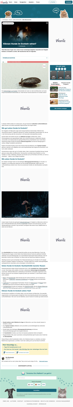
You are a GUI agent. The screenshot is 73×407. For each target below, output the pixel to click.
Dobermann (12, 279)
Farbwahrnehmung (24, 222)
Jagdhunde (6, 283)
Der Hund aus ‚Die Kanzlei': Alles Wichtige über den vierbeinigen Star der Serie (25, 349)
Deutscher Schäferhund (22, 279)
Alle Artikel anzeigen (61, 108)
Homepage (5, 19)
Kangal (32, 279)
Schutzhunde (12, 277)
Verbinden (68, 2)
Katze (39, 384)
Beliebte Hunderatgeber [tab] (55, 83)
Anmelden (36, 390)
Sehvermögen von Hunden (10, 91)
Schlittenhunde (7, 286)
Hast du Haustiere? (36, 381)
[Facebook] (56, 69)
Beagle (41, 283)
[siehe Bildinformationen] (47, 23)
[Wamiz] (4, 2)
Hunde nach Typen (62, 87)
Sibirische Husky (29, 286)
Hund (32, 384)
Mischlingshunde (62, 93)
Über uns (6, 401)
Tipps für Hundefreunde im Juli (12, 347)
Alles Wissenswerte (26, 19)
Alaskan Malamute (42, 286)
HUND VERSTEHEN (17, 19)
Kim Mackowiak (22, 46)
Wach (4, 277)
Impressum (42, 404)
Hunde (10, 19)
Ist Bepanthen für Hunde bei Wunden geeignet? (64, 102)
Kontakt (20, 401)
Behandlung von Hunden (64, 100)
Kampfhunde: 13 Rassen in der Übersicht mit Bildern (65, 90)
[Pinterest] (65, 69)
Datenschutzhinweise (31, 401)
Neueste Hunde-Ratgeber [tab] (66, 83)
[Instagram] (62, 69)
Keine (43, 384)
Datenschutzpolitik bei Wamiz (40, 394)
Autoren (13, 401)
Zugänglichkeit (32, 404)
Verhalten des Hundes (24, 352)
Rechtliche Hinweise (48, 401)
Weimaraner (34, 283)
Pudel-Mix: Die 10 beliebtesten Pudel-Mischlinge (63, 96)
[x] (59, 69)
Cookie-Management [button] (63, 401)
